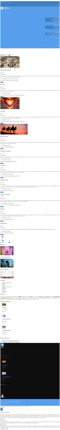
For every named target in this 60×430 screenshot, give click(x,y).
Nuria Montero (3, 74)
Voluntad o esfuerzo (4, 179)
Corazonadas (2, 111)
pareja (44, 297)
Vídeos (12, 174)
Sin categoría (13, 78)
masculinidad (22, 297)
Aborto (1, 296)
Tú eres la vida (3, 165)
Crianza (3, 283)
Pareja (3, 289)
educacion (41, 296)
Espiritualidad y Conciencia (10, 54)
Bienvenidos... (4, 307)
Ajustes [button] (22, 406)
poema (15, 80)
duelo (38, 296)
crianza (31, 296)
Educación (4, 284)
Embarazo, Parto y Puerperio (7, 286)
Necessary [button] (2, 418)
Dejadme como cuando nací (5, 150)
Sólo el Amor (2, 84)
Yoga (17, 78)
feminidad (8, 297)
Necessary (3, 419)
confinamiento (27, 296)
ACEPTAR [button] (26, 406)
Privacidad (17, 401)
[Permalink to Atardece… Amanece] (14, 134)
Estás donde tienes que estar (5, 69)
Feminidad (4, 287)
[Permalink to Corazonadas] (10, 108)
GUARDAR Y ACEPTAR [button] (4, 429)
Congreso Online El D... (6, 318)
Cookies (20, 401)
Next (3, 240)
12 (1, 73)
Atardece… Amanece (4, 136)
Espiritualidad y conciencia (6, 78)
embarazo (47, 296)
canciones (6, 204)
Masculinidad (4, 288)
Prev (3, 236)
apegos (11, 121)
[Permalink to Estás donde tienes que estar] (10, 67)
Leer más (1, 82)
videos (19, 204)
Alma (8, 296)
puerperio (55, 297)
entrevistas (51, 296)
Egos (44, 296)
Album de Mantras (5, 296)
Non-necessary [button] (2, 423)
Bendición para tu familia (5, 194)
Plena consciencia (3, 223)
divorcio (36, 296)
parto (46, 297)
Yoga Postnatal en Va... (6, 330)
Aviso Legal (13, 401)
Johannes (3, 341)
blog (3, 80)
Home (6, 54)
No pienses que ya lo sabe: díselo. (14, 342)
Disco (33, 296)
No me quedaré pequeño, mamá (14, 340)
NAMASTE (2, 208)
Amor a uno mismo (6, 121)
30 (1, 87)
